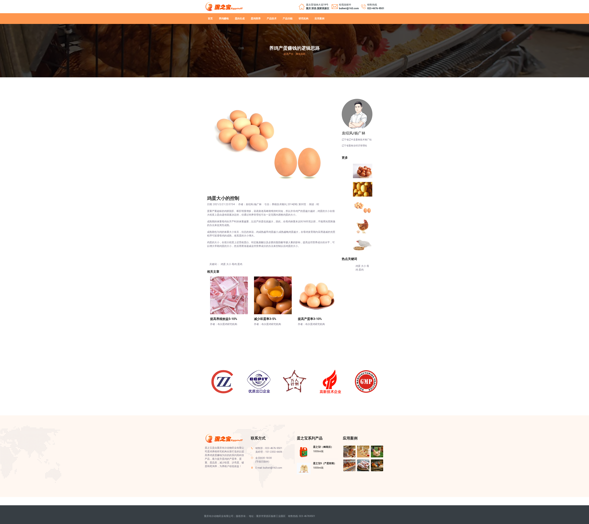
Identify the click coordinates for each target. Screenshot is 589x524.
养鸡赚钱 (224, 18)
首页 (210, 18)
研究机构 (303, 18)
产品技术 (272, 18)
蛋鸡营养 (256, 18)
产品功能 (288, 18)
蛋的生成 (240, 18)
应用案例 (319, 18)
